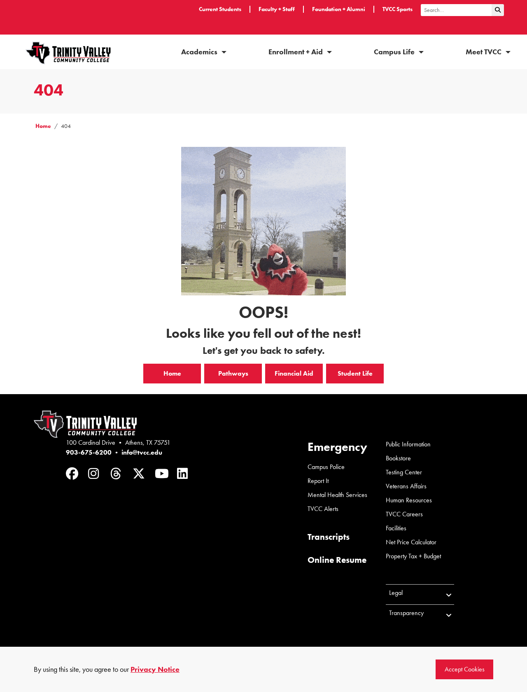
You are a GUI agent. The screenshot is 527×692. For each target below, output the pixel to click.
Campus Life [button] (395, 51)
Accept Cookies (465, 669)
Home (43, 126)
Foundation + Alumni (338, 9)
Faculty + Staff (277, 9)
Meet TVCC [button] (484, 51)
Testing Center (404, 472)
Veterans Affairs (406, 486)
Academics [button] (200, 51)
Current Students (220, 9)
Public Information (408, 444)
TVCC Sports (397, 9)
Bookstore (398, 458)
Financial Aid (294, 373)
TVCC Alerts (323, 509)
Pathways (233, 373)
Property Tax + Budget (413, 556)
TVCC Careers (404, 514)
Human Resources (409, 500)
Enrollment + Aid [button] (296, 51)
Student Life (355, 373)
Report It (318, 481)
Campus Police (326, 467)
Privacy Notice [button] (155, 669)
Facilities (396, 528)
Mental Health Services (337, 495)
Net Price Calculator (411, 542)
